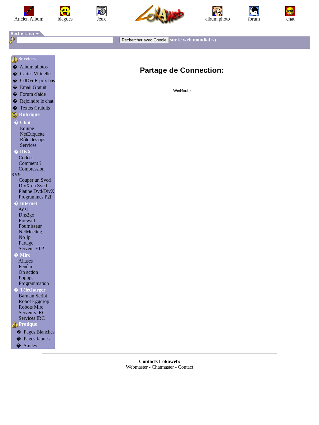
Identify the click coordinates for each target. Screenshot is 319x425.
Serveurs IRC (32, 312)
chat (290, 18)
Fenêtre (26, 266)
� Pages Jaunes (33, 338)
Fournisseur (30, 226)
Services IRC (32, 318)
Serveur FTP (31, 248)
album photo (217, 18)
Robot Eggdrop (34, 301)
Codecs (26, 157)
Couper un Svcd (35, 180)
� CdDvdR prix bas (33, 80)
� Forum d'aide (29, 94)
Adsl (23, 209)
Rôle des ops (32, 139)
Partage (26, 242)
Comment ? (30, 163)
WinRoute (182, 90)
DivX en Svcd (33, 185)
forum (254, 18)
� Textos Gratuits (31, 107)
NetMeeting (30, 231)
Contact (185, 367)
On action (28, 272)
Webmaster (137, 367)
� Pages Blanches (35, 331)
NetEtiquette (32, 134)
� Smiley (26, 345)
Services (28, 145)
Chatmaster (163, 367)
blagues (65, 18)
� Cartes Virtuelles (32, 73)
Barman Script (33, 295)
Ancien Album (28, 18)
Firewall (27, 220)
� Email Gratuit (29, 87)
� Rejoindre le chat (32, 101)
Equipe (27, 128)
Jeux (101, 18)
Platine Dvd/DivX (37, 191)
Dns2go (26, 214)
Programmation (34, 283)
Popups (26, 277)
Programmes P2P (36, 196)
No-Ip (25, 237)
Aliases (25, 261)
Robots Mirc (31, 307)
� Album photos (30, 66)
